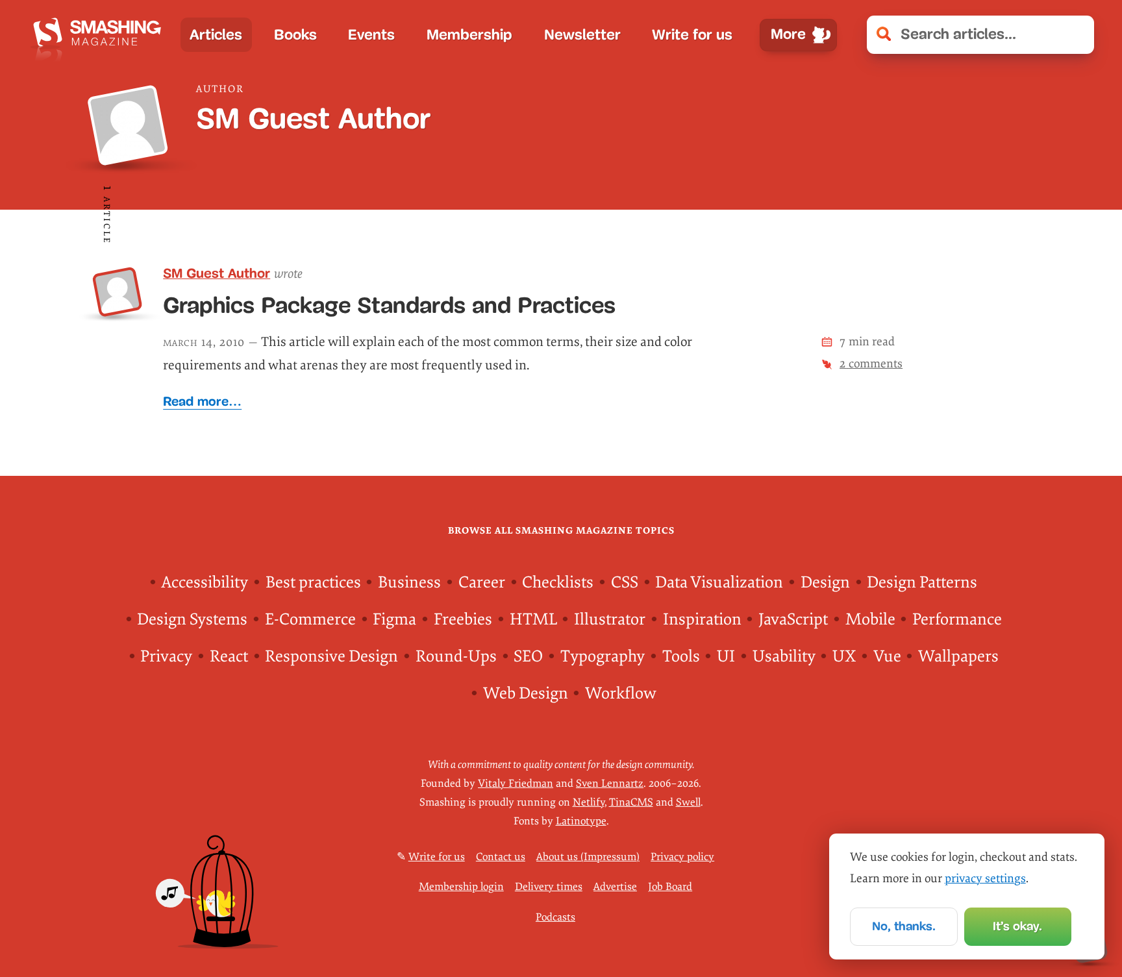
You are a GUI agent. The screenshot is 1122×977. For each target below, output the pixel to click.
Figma (394, 620)
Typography (602, 657)
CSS (624, 583)
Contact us (500, 856)
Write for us (692, 35)
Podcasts (555, 917)
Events (371, 35)
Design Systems (192, 620)
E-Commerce (310, 620)
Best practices (313, 583)
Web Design (525, 694)
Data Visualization (719, 583)
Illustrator (609, 620)
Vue (887, 657)
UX (844, 657)
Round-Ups (456, 657)
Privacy (166, 657)
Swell (688, 802)
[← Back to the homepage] (101, 34)
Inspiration (702, 620)
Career (481, 583)
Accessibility (205, 583)
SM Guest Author (216, 273)
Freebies (463, 620)
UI (726, 657)
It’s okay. (1017, 926)
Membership (469, 35)
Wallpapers (958, 657)
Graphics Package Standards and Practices (389, 305)
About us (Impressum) (588, 856)
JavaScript (793, 620)
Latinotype (581, 821)
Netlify (589, 802)
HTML (533, 620)
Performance (957, 620)
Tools (681, 657)
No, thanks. (904, 926)
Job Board (670, 886)
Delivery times (548, 886)
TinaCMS (631, 802)
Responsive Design (331, 657)
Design (825, 583)
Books (295, 35)
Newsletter (582, 35)
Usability (784, 657)
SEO (528, 657)
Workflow (620, 694)
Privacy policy (682, 856)
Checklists (557, 583)
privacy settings (985, 878)
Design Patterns (922, 583)
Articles (216, 35)
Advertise (615, 886)
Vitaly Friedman (515, 783)
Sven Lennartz (609, 783)
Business (409, 583)
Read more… (202, 401)
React (229, 657)
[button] (1076, 34)
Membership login (461, 886)
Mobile (870, 620)
